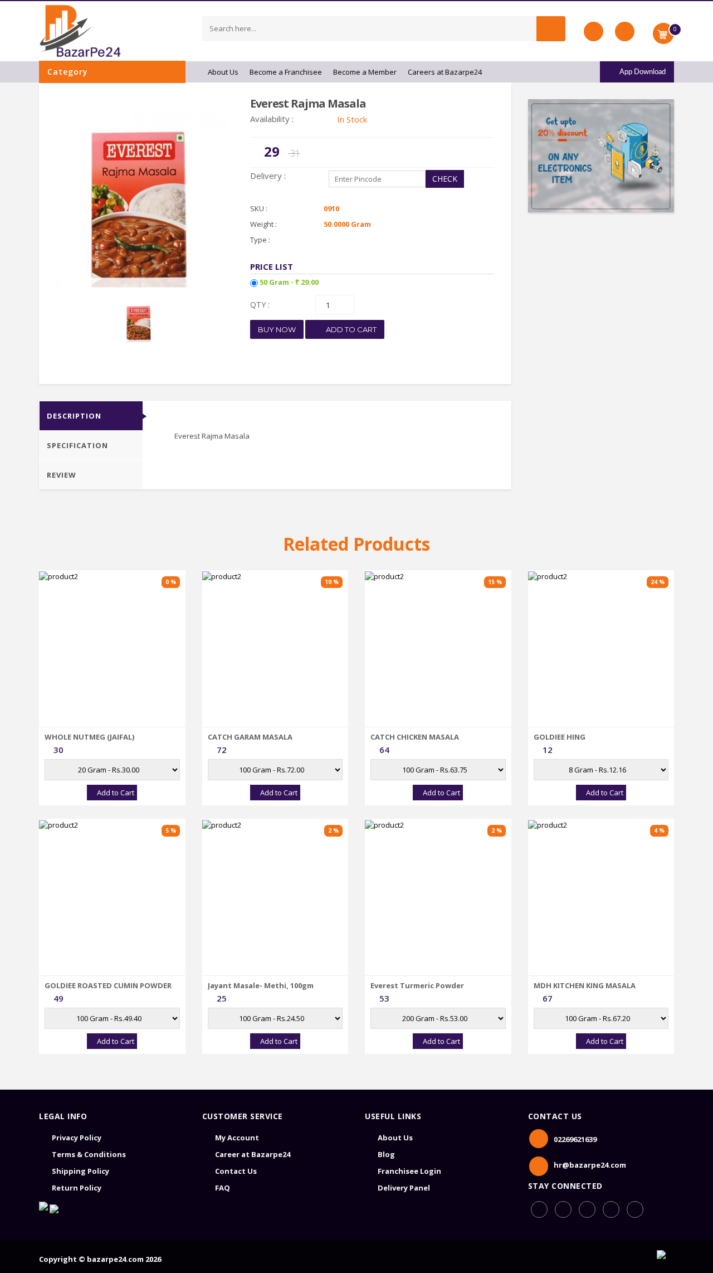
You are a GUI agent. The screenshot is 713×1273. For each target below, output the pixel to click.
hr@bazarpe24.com (590, 1165)
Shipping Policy (80, 1171)
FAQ (222, 1188)
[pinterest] (611, 1209)
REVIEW (61, 475)
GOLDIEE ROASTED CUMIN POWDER (108, 985)
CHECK (444, 178)
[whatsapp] (563, 1209)
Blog (386, 1154)
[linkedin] (587, 1209)
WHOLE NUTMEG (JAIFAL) (89, 737)
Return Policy (76, 1188)
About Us (223, 72)
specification (77, 445)
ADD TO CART (350, 329)
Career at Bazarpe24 (252, 1154)
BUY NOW (277, 329)
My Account (237, 1138)
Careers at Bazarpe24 (445, 72)
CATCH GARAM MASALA (250, 737)
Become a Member (365, 72)
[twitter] (635, 1209)
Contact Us (236, 1171)
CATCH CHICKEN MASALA (414, 737)
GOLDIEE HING (559, 737)
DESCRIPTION (74, 416)
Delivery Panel (404, 1188)
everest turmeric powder (417, 985)
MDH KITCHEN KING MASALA (585, 985)
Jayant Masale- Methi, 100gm (261, 985)
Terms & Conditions (89, 1154)
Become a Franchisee (286, 72)
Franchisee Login (409, 1171)
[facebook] (539, 1209)
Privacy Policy (76, 1138)
